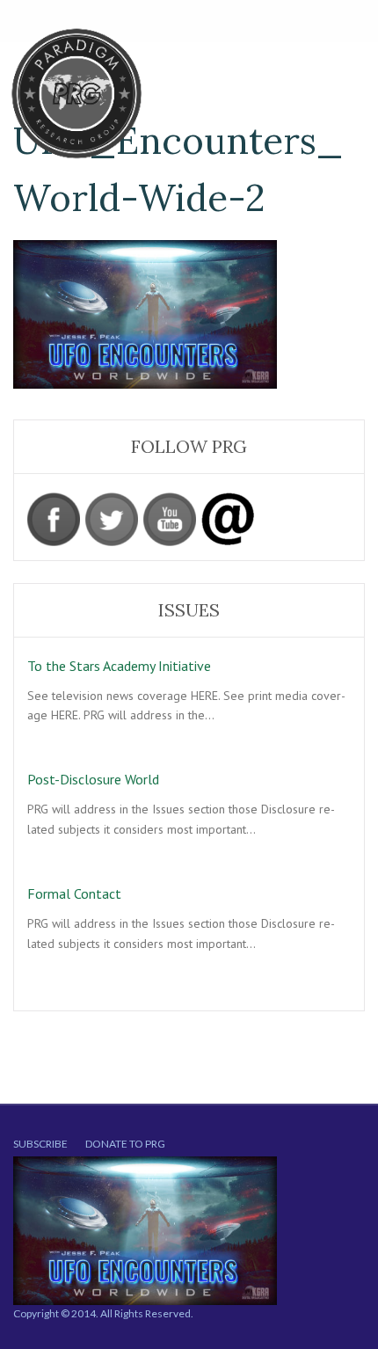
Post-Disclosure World (93, 779)
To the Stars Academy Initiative (119, 665)
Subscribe (40, 1143)
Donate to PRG (125, 1143)
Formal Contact (74, 893)
